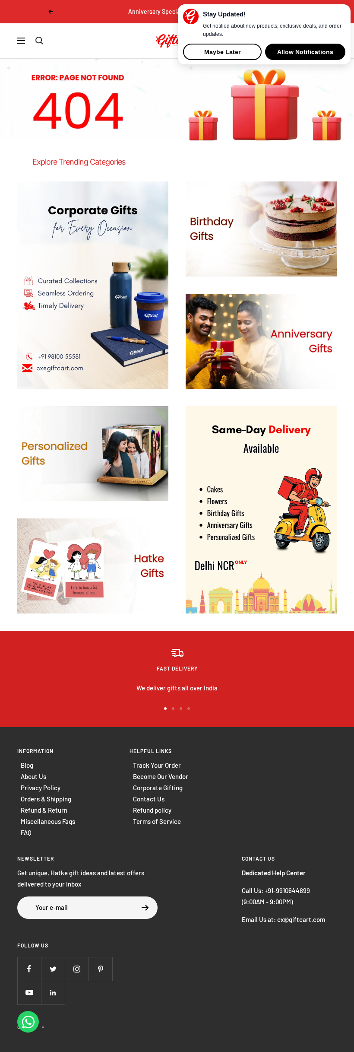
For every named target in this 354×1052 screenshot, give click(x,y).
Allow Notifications (305, 51)
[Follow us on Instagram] (76, 969)
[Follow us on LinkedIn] (53, 992)
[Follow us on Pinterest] (100, 969)
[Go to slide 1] (165, 708)
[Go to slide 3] (181, 708)
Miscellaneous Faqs (48, 821)
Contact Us (148, 799)
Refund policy (152, 810)
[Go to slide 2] (173, 708)
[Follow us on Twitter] (53, 969)
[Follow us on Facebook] (29, 969)
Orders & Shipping (46, 799)
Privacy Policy (40, 787)
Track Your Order (157, 765)
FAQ (26, 832)
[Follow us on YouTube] (29, 992)
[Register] (145, 908)
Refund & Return (44, 810)
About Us (33, 776)
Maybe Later (222, 51)
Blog (27, 765)
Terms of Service (157, 821)
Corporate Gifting (158, 787)
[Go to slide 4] (188, 708)
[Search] (39, 40)
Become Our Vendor (160, 776)
